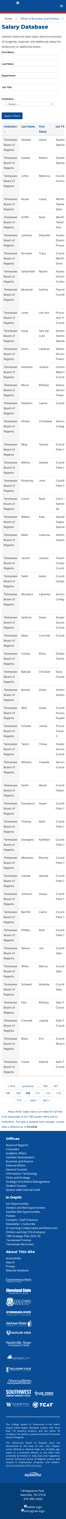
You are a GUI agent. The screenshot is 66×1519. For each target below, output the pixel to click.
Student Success (16, 1186)
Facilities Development (20, 1157)
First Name (8, 52)
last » (46, 1100)
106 (45, 1086)
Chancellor (12, 1149)
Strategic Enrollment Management (28, 1182)
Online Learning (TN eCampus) (25, 1232)
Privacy (10, 1266)
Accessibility (13, 1258)
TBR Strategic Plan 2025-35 (23, 1236)
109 (18, 1093)
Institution (8, 98)
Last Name (8, 63)
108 (7, 1093)
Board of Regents (17, 1145)
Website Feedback (17, 1270)
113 (58, 1093)
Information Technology (21, 1173)
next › (33, 1100)
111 (37, 1093)
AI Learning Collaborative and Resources (32, 1228)
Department (8, 75)
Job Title (7, 87)
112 (48, 1093)
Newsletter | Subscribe (20, 1224)
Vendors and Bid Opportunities (25, 1208)
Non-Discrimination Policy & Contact (24, 1465)
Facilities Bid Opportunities (23, 1212)
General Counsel (16, 1169)
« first (11, 1086)
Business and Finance (19, 1161)
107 (55, 1086)
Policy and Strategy (18, 1177)
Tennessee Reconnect (20, 1244)
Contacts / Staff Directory (22, 1220)
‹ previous (27, 1086)
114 (18, 1100)
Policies (10, 1216)
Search (10, 1262)
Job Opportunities (17, 1203)
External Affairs (15, 1165)
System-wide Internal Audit (23, 1190)
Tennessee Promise (18, 1240)
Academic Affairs (16, 1153)
